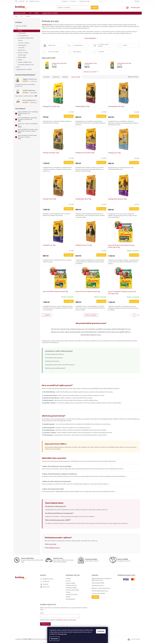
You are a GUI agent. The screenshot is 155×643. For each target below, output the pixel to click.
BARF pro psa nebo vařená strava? (101, 588)
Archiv (95, 597)
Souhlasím (100, 631)
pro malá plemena (23, 36)
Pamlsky (20, 60)
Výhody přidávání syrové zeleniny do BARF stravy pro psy (102, 579)
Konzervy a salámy (23, 52)
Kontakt (68, 597)
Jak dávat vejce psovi (98, 585)
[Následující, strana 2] (134, 315)
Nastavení (54, 639)
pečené (20, 40)
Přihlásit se (45, 624)
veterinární (21, 48)
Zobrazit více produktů (90, 71)
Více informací (62, 634)
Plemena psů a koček (71, 595)
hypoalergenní (22, 45)
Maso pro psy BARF (21, 26)
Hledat (94, 7)
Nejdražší (65, 77)
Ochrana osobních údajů (72, 590)
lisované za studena (23, 43)
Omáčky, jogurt (22, 55)
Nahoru (47, 315)
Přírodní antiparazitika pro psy (100, 591)
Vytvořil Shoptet (135, 639)
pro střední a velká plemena (25, 38)
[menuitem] (20, 13)
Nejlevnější (56, 77)
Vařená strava (21, 50)
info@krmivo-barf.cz (54, 548)
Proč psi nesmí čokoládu (98, 593)
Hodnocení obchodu (71, 585)
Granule (20, 31)
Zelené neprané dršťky (98, 583)
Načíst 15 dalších (90, 315)
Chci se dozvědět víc (90, 38)
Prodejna (64, 1)
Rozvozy (73, 1)
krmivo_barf (46, 587)
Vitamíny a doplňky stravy (25, 62)
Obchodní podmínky (71, 588)
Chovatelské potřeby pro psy (26, 65)
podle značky (22, 33)
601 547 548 (53, 544)
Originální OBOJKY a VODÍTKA (24, 69)
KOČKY (18, 67)
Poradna (68, 592)
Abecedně (46, 77)
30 (138, 315)
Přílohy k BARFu (22, 57)
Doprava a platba (84, 1)
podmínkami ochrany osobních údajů (66, 620)
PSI (17, 28)
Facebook (45, 584)
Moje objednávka (70, 599)
